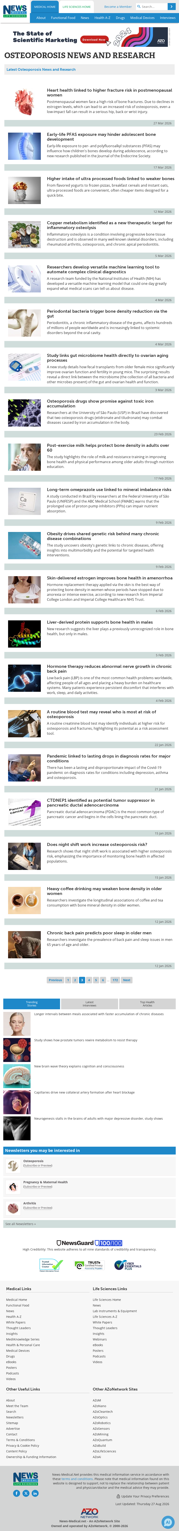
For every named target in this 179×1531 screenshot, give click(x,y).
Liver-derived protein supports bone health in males (100, 622)
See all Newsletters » (20, 1224)
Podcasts (12, 1373)
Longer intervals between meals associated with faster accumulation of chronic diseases (99, 1014)
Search (11, 1411)
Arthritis (29, 1203)
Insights (12, 1334)
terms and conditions (77, 1479)
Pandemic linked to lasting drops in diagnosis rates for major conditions (109, 758)
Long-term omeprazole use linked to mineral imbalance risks (109, 489)
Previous (55, 980)
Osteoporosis (33, 1161)
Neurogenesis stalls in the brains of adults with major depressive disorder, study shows (98, 1118)
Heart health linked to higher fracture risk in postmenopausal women (109, 93)
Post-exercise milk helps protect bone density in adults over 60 (108, 448)
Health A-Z (13, 1317)
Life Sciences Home (77, 7)
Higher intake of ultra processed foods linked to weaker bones (110, 178)
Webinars (100, 1339)
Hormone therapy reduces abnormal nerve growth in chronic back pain (109, 669)
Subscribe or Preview (37, 1165)
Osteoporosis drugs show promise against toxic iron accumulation (100, 403)
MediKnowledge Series (23, 1339)
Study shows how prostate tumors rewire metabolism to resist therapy (85, 1040)
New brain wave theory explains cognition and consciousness (79, 1066)
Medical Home (44, 7)
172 (115, 980)
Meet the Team (17, 1406)
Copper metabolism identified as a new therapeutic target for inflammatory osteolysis (109, 225)
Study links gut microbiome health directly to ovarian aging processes (107, 358)
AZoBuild (99, 1445)
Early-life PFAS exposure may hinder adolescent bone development (101, 137)
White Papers (16, 1322)
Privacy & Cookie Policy (22, 1445)
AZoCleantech (103, 1411)
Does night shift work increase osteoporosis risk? (97, 844)
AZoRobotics (102, 1423)
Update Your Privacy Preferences (144, 1496)
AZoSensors (101, 1428)
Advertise (13, 1428)
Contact (11, 1434)
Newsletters (15, 1417)
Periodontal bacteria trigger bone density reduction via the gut (107, 314)
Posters (11, 1368)
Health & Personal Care (23, 1345)
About (10, 1400)
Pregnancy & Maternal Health (45, 1182)
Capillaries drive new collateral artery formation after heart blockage (84, 1092)
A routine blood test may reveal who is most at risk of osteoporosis (101, 714)
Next (126, 980)
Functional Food (17, 1305)
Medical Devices (18, 1351)
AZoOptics (100, 1417)
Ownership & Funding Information (31, 1457)
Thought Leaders (18, 1328)
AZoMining (100, 1434)
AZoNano (99, 1406)
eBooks (11, 1362)
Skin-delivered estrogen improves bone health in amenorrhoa (110, 578)
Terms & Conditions (20, 1440)
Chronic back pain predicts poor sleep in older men (99, 932)
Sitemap (12, 1423)
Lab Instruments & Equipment (115, 1311)
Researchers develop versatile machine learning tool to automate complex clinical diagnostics (103, 269)
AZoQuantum (102, 1440)
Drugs (10, 1356)
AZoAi (97, 1457)
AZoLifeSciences (104, 1451)
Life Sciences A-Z (105, 1317)
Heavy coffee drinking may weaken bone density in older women (104, 891)
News (10, 1311)
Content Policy (16, 1451)
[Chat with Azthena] (168, 1522)
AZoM (97, 1400)
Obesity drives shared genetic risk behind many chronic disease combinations (103, 536)
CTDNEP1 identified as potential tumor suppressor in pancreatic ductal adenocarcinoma (101, 803)
